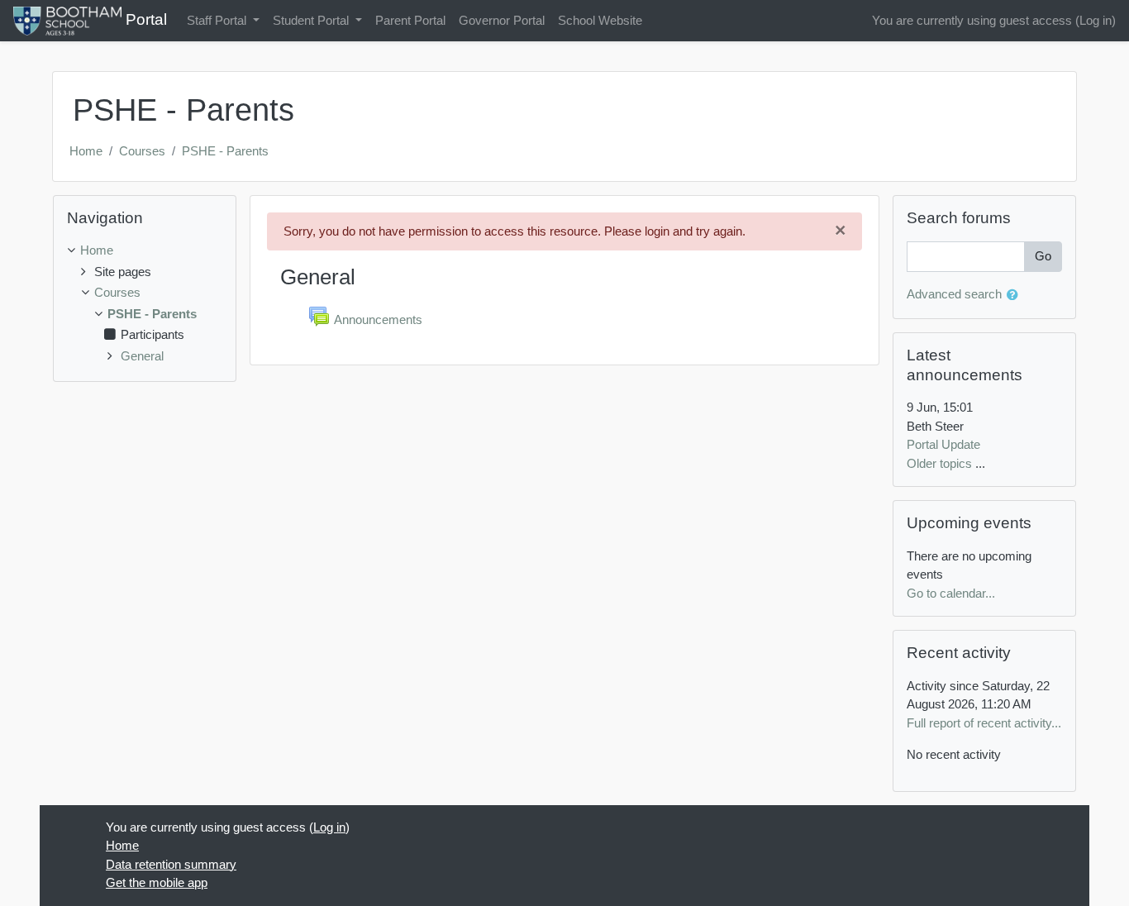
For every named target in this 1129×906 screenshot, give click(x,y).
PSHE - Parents (225, 151)
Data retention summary (171, 864)
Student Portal (312, 20)
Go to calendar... (951, 593)
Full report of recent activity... (984, 723)
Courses (142, 151)
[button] (1016, 295)
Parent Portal (410, 20)
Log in (1095, 20)
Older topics (939, 463)
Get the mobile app (156, 882)
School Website (600, 20)
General (142, 356)
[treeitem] (144, 250)
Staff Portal (218, 20)
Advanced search (954, 294)
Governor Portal (502, 20)
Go (1043, 256)
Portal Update (943, 444)
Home (85, 151)
